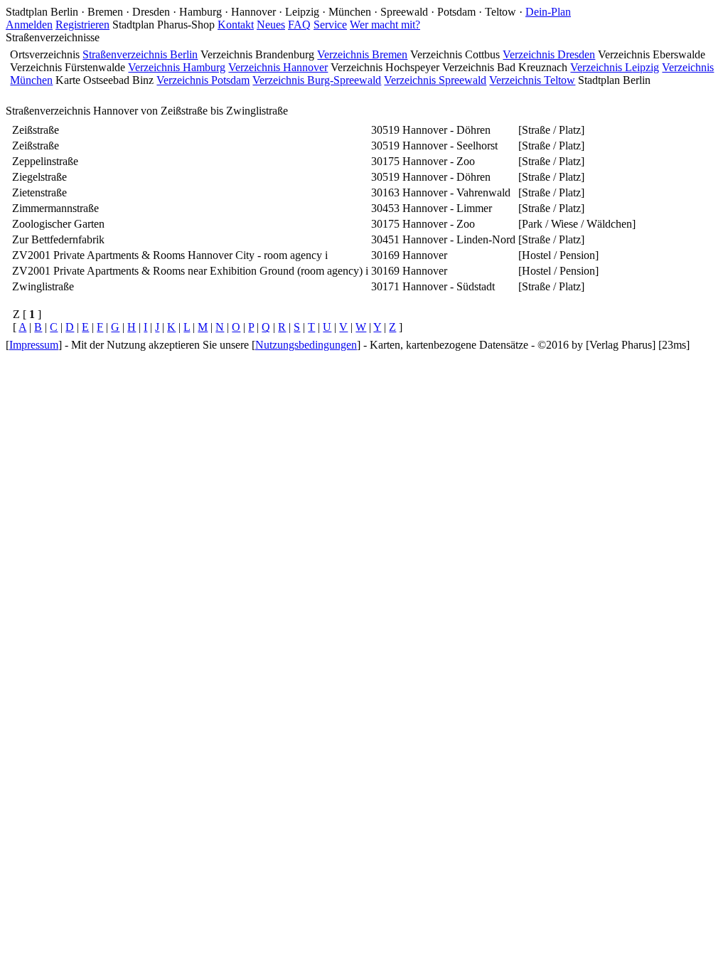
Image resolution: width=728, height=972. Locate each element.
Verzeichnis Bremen (362, 54)
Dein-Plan (548, 12)
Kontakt (236, 25)
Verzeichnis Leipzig (614, 67)
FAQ (299, 25)
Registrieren (82, 25)
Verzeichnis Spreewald (435, 80)
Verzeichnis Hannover (278, 67)
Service (330, 25)
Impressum (33, 345)
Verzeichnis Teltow (532, 80)
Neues (271, 25)
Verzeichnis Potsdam (203, 80)
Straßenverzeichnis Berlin (140, 54)
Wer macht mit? (385, 25)
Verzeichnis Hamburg (176, 67)
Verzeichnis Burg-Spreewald (316, 80)
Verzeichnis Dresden (549, 54)
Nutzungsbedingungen (306, 345)
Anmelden (29, 25)
